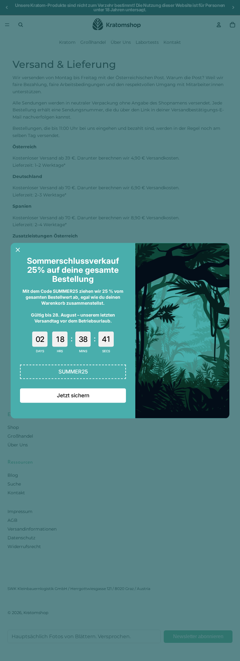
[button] (73, 371)
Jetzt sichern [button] (73, 395)
